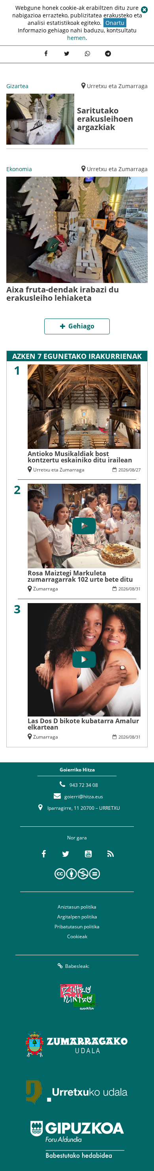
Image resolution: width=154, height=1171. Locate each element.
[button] (144, 10)
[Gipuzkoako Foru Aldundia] (77, 1139)
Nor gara (77, 837)
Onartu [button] (114, 22)
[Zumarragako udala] (77, 1044)
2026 (123, 470)
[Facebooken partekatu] (46, 53)
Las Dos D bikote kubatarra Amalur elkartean (83, 724)
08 (132, 470)
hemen (76, 37)
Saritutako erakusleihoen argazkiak (105, 118)
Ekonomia (19, 169)
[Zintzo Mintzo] (77, 997)
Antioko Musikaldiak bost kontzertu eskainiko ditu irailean (80, 456)
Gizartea (17, 86)
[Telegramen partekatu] (108, 53)
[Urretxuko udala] (77, 1092)
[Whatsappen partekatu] (87, 53)
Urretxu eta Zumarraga (117, 86)
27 (138, 470)
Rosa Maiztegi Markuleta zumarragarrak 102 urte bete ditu (80, 576)
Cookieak (77, 936)
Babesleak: (77, 966)
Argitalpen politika (77, 916)
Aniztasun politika (77, 906)
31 (138, 589)
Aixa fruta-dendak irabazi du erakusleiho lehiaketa (62, 293)
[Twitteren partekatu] (67, 53)
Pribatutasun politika (77, 926)
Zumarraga (45, 588)
